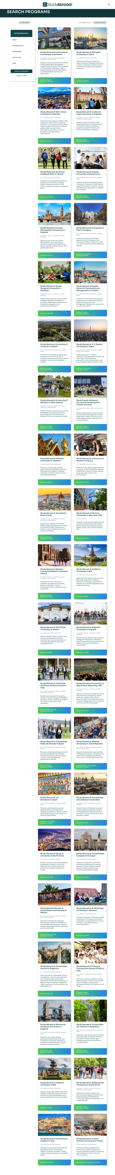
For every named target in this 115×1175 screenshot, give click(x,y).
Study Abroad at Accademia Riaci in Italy (53, 514)
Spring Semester (81, 518)
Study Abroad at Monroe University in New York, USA (89, 514)
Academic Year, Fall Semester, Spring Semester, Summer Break (52, 58)
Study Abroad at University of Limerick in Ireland (54, 345)
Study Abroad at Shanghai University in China (88, 53)
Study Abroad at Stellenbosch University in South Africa (90, 1084)
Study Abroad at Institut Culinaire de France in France (89, 1140)
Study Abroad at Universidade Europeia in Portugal (90, 855)
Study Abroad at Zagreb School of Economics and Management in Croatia (88, 288)
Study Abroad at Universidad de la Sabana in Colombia (89, 798)
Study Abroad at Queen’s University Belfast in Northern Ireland (54, 571)
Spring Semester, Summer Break (86, 1144)
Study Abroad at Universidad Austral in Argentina (53, 967)
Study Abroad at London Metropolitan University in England (52, 230)
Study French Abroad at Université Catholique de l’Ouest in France (88, 402)
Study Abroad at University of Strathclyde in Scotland (54, 53)
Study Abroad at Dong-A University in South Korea (52, 855)
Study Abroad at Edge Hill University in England (88, 628)
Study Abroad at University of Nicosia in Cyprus (90, 459)
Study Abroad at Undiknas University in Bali (88, 570)
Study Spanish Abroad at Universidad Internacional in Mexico (53, 910)
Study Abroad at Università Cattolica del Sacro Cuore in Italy (53, 685)
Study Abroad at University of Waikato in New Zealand (54, 401)
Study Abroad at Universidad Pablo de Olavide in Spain (53, 742)
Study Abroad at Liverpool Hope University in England (89, 113)
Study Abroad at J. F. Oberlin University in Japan (89, 345)
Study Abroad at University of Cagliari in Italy (54, 1140)
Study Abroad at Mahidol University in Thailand (51, 459)
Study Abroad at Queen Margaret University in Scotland (51, 288)
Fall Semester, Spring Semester (86, 58)
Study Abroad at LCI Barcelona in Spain (49, 798)
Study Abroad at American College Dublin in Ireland (52, 173)
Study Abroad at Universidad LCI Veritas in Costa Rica (89, 1025)
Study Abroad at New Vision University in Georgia (53, 113)
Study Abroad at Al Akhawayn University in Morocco (90, 909)
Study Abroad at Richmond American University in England (52, 1026)
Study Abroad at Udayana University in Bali (52, 1084)
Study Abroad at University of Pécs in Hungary (90, 229)
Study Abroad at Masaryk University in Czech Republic (89, 742)
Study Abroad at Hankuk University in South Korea (88, 173)
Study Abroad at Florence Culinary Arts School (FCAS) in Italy (90, 968)
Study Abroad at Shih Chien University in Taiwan (53, 628)
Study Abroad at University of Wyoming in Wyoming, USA (90, 684)
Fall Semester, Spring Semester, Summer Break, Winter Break (89, 350)
